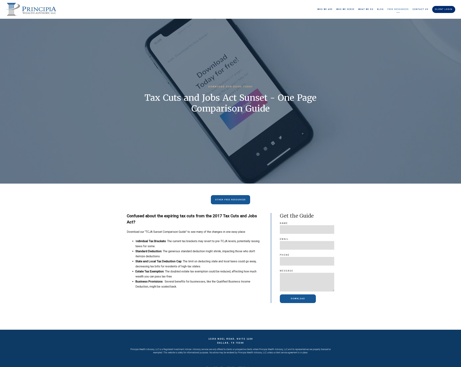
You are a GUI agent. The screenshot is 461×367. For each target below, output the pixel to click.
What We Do (365, 9)
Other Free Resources (230, 200)
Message (286, 271)
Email (284, 239)
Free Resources (398, 9)
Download (298, 298)
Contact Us (420, 9)
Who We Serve (345, 9)
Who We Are (325, 9)
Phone (285, 255)
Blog (380, 9)
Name (284, 223)
